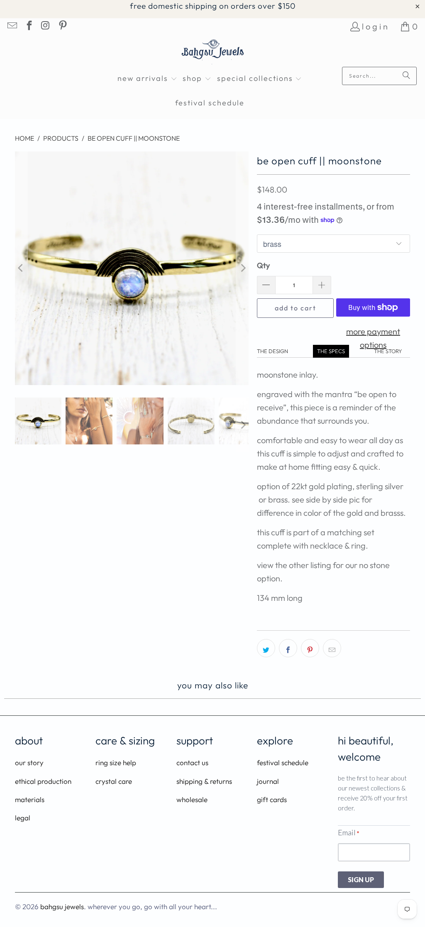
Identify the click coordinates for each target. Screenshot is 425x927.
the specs (331, 351)
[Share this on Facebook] (288, 648)
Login (376, 26)
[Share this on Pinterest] (310, 648)
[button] (147, 79)
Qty (263, 265)
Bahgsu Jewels (62, 906)
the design (272, 351)
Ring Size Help (115, 762)
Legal (22, 817)
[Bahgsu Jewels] (212, 53)
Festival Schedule (282, 762)
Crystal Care (113, 781)
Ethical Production (43, 781)
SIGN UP (361, 879)
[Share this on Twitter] (266, 648)
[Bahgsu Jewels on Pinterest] (61, 26)
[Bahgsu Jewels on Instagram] (45, 26)
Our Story (29, 762)
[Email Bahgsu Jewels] (11, 26)
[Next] (242, 268)
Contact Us (192, 762)
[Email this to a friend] (332, 648)
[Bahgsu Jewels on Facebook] (28, 26)
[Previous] (21, 268)
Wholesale (192, 799)
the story (388, 351)
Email (348, 832)
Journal (268, 781)
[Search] (406, 76)
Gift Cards (272, 799)
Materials (29, 799)
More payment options (373, 338)
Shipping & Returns (204, 781)
